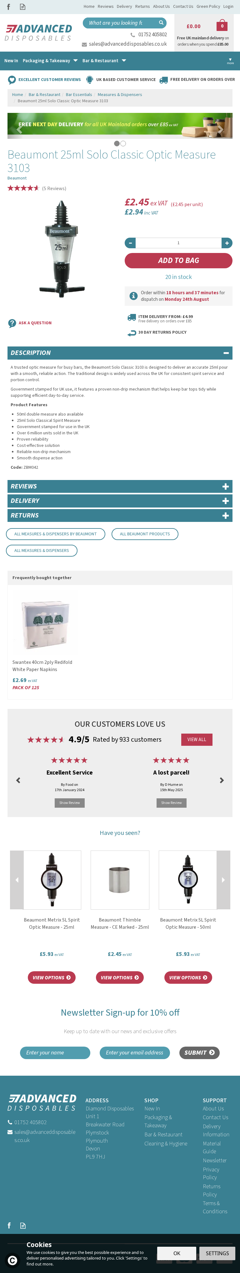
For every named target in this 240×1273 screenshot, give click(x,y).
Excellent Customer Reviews (49, 79)
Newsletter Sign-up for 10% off (120, 1020)
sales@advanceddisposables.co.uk (128, 44)
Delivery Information (216, 1131)
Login (228, 6)
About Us (213, 1109)
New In (152, 1109)
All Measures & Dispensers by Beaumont (55, 534)
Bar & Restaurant (163, 1135)
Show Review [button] (69, 803)
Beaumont (17, 178)
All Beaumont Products (145, 534)
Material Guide (212, 1148)
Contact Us (215, 1117)
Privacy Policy (211, 1174)
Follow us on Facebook (8, 7)
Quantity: (178, 228)
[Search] (161, 23)
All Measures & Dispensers (41, 551)
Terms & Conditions (215, 1207)
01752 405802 (152, 34)
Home (89, 6)
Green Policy (208, 6)
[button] (15, 126)
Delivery (124, 6)
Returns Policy (211, 1191)
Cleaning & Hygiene (165, 1144)
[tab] (120, 352)
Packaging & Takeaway (158, 1121)
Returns (142, 6)
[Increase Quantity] (227, 243)
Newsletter (215, 1160)
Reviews (106, 6)
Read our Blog (23, 7)
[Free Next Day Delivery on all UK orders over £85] (120, 126)
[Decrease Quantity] (130, 243)
